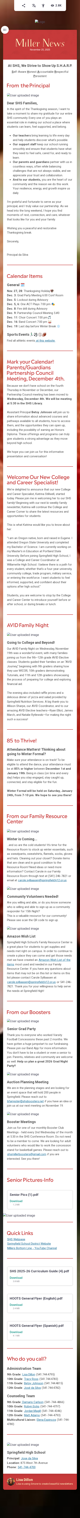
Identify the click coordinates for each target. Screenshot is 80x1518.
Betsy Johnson (33, 1383)
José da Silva (32, 1388)
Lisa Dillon (28, 1374)
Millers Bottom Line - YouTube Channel (32, 1248)
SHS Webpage (16, 1239)
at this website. (45, 340)
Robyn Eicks (31, 1406)
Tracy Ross (31, 1379)
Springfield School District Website (29, 1243)
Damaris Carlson (32, 1402)
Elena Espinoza (46, 1420)
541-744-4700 (27, 1467)
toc (5, 29)
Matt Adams (32, 1415)
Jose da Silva (29, 1458)
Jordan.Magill (32, 1411)
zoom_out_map (69, 97)
